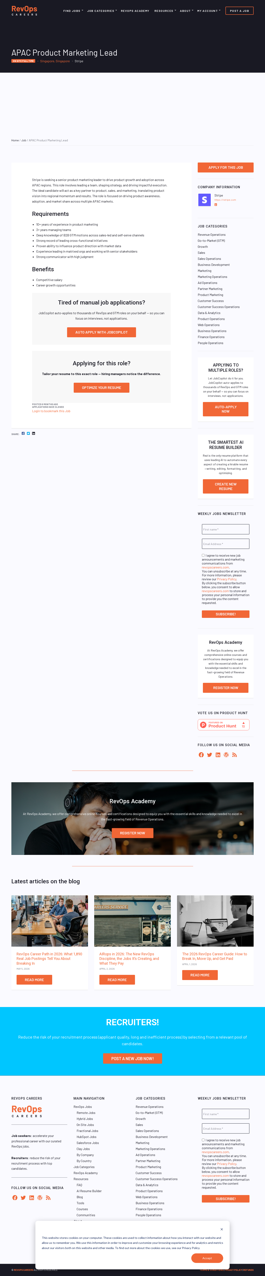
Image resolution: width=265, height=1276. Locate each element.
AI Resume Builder (89, 1191)
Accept (207, 1258)
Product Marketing (210, 295)
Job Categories (100, 10)
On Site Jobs (85, 1125)
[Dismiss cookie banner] (221, 1229)
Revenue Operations (212, 234)
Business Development (214, 264)
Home (15, 140)
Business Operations (212, 331)
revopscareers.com (215, 567)
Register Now (225, 687)
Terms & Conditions (212, 1270)
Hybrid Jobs (85, 1119)
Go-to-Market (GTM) (211, 240)
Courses (82, 1209)
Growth (203, 246)
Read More (34, 979)
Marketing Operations (212, 277)
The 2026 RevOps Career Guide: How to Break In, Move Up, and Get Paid (214, 956)
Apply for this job (225, 167)
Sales (201, 252)
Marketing (204, 271)
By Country (84, 1161)
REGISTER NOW (132, 833)
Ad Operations (207, 283)
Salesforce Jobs (88, 1143)
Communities (86, 1215)
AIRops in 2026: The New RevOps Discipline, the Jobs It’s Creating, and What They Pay (129, 959)
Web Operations (209, 325)
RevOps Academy (135, 10)
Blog (80, 1197)
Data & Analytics (209, 313)
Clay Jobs (83, 1149)
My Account (207, 10)
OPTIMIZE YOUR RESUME (101, 387)
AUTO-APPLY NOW (226, 409)
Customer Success (211, 301)
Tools (80, 1203)
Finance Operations (211, 337)
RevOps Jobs (82, 1107)
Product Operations (211, 319)
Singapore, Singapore (55, 61)
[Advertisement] (132, 104)
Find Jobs (72, 10)
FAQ (79, 1185)
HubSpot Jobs (86, 1137)
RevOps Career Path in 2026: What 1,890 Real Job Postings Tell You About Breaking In (49, 959)
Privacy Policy (226, 579)
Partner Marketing (210, 289)
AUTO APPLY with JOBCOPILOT (101, 332)
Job (23, 140)
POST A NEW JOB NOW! (132, 1058)
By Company (85, 1155)
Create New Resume (226, 486)
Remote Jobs (86, 1113)
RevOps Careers (23, 1270)
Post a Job (239, 10)
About (185, 10)
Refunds (248, 1270)
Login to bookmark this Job (51, 411)
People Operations (210, 343)
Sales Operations (209, 258)
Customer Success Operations (219, 307)
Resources (163, 10)
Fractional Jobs (87, 1131)
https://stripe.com (225, 199)
